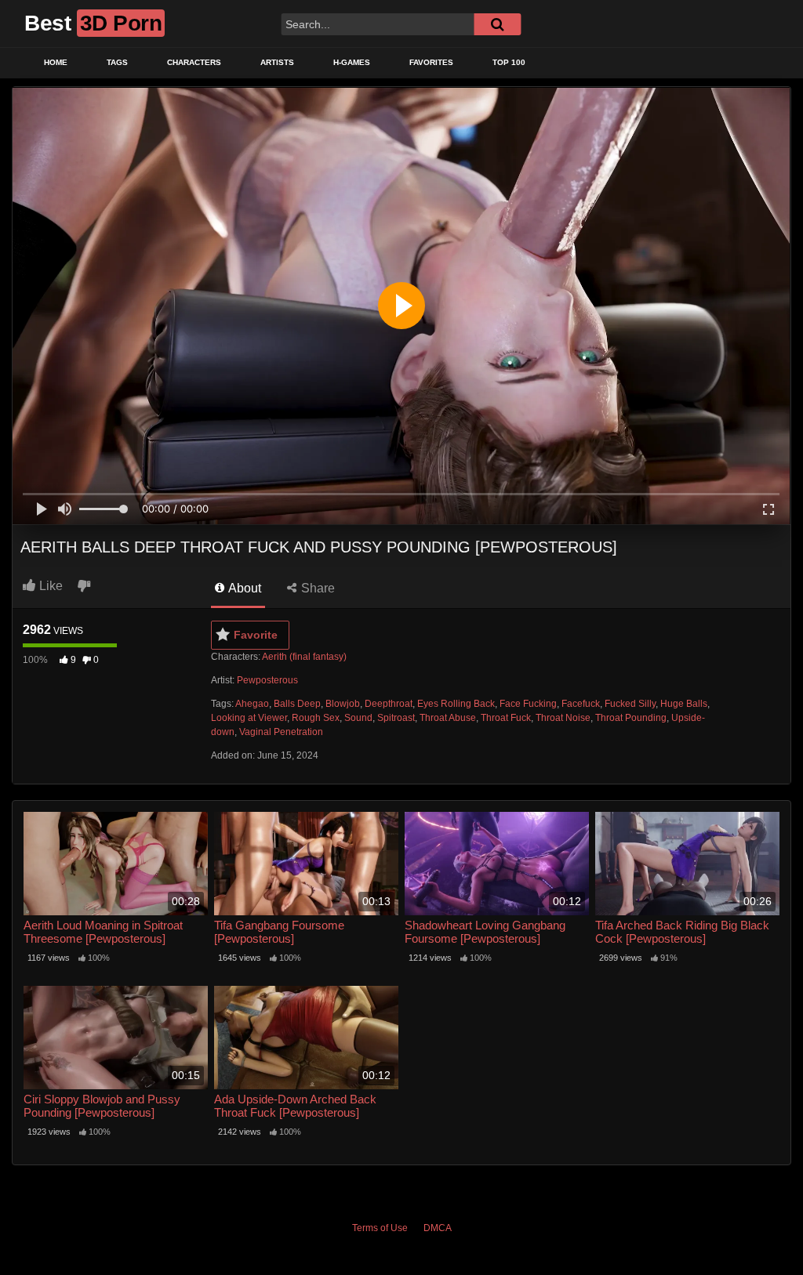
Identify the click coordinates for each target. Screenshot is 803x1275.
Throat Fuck (506, 717)
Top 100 (508, 62)
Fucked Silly (630, 703)
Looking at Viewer (249, 717)
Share (316, 588)
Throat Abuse (448, 717)
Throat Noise (563, 717)
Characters (194, 62)
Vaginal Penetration (281, 731)
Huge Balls (683, 703)
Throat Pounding (631, 717)
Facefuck (580, 703)
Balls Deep (297, 703)
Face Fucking (528, 703)
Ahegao (252, 703)
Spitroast (396, 717)
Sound (358, 717)
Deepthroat (388, 703)
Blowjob (342, 703)
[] (497, 24)
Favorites (431, 62)
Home (55, 62)
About (243, 588)
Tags (117, 62)
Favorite (256, 634)
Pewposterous (267, 680)
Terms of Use (380, 1227)
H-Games (351, 62)
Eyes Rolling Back (456, 703)
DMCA (437, 1227)
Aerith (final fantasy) (304, 656)
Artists (277, 62)
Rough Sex (316, 717)
